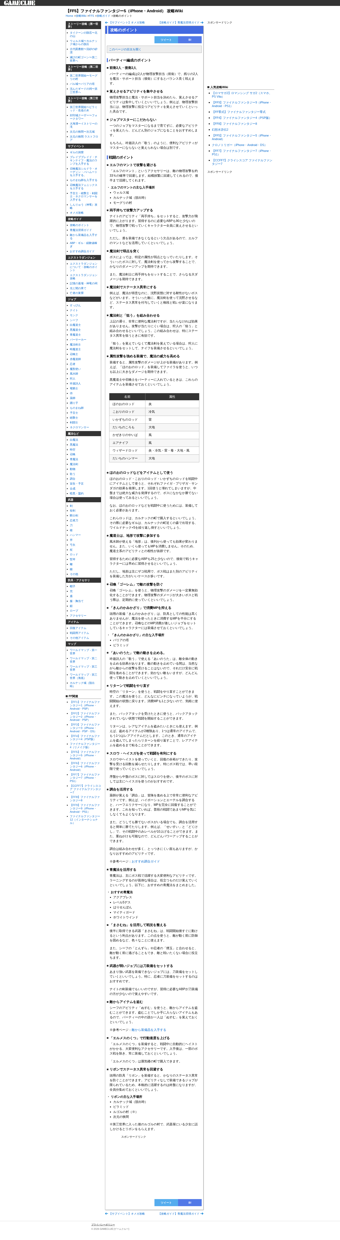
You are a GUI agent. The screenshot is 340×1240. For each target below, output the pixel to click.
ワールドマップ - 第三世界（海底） (83, 676)
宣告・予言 (77, 483)
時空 (72, 449)
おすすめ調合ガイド (82, 251)
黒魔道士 (75, 329)
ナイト (74, 310)
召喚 (72, 454)
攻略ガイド (75, 219)
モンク (74, 315)
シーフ (74, 320)
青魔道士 (75, 334)
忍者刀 (74, 520)
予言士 (74, 412)
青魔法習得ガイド (81, 230)
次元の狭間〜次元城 (82, 131)
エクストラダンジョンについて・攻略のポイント (83, 267)
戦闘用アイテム (79, 632)
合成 (72, 488)
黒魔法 (74, 444)
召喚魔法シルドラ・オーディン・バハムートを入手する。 (83, 172)
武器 (70, 499)
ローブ (74, 610)
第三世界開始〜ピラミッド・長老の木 (83, 108)
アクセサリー (78, 615)
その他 (74, 574)
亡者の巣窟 (77, 293)
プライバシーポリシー (103, 1224)
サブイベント (76, 146)
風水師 (74, 373)
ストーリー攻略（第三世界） (83, 99)
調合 (72, 478)
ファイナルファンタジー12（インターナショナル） (85, 820)
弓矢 (72, 544)
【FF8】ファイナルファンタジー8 (234, 123)
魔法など (73, 433)
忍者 (72, 364)
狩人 (72, 378)
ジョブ (72, 299)
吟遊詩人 (75, 383)
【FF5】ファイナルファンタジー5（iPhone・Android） (85, 755)
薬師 (72, 398)
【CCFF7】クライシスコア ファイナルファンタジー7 (85, 789)
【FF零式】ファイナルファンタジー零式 (239, 112)
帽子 (72, 586)
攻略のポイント (79, 225)
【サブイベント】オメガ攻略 (127, 22)
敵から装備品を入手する (149, 1029)
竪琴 (72, 559)
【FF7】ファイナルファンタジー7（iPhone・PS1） (85, 778)
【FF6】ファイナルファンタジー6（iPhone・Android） (85, 766)
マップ (72, 643)
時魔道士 (75, 349)
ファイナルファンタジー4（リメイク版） (85, 745)
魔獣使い (75, 368)
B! (189, 39)
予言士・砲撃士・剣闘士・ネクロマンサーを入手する (83, 196)
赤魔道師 (75, 359)
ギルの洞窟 (77, 152)
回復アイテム (78, 628)
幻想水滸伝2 (220, 129)
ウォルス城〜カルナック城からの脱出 (83, 42)
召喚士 (74, 354)
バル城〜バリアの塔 (82, 83)
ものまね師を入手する (83, 180)
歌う (72, 474)
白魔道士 (75, 324)
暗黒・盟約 (77, 493)
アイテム (73, 621)
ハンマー (75, 534)
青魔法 (74, 459)
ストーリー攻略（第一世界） (83, 25)
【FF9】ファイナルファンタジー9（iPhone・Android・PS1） (85, 808)
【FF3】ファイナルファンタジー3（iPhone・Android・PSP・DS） (85, 728)
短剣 (72, 510)
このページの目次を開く (125, 49)
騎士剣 (74, 515)
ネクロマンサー (79, 427)
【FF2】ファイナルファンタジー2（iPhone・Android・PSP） (85, 717)
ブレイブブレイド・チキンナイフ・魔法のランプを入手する (83, 160)
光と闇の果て (78, 288)
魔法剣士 (75, 344)
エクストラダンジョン (81, 257)
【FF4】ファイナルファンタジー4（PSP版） (85, 737)
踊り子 (74, 402)
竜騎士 (74, 388)
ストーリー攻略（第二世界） (83, 68)
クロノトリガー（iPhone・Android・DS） (239, 145)
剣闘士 (74, 422)
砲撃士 (74, 417)
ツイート (166, 39)
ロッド (74, 554)
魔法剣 (74, 464)
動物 (72, 469)
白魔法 (74, 439)
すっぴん (75, 305)
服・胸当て (77, 601)
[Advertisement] (154, 1167)
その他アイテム (79, 637)
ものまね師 (77, 407)
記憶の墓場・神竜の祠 (83, 283)
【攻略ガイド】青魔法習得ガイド (179, 22)
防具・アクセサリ (79, 580)
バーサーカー (78, 339)
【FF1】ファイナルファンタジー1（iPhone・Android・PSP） (85, 705)
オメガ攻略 (77, 212)
